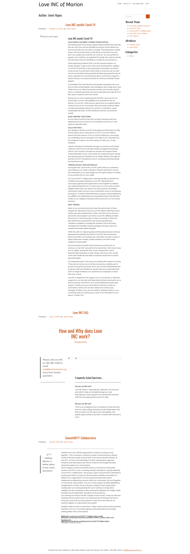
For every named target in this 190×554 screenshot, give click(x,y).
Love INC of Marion (61, 4)
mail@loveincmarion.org (54, 369)
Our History (134, 36)
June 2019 (133, 47)
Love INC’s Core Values (138, 33)
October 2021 (134, 45)
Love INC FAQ (80, 312)
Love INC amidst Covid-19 (80, 24)
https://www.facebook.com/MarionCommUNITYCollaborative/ (85, 521)
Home (119, 4)
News (131, 56)
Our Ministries (138, 4)
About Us (127, 4)
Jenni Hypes (71, 29)
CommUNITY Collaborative (80, 437)
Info (147, 4)
